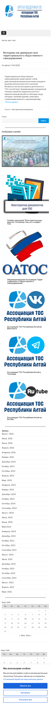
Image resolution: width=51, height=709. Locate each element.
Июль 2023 (7, 559)
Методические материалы (22, 109)
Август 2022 (8, 582)
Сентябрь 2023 (9, 550)
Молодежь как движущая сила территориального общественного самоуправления (23, 55)
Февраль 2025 (9, 485)
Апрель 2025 (8, 476)
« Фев (22, 635)
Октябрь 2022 (8, 573)
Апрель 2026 (8, 448)
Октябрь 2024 (8, 503)
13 (25, 619)
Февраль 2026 (9, 452)
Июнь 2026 (7, 443)
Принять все (25, 686)
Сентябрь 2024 (9, 508)
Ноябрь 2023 (8, 541)
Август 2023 (8, 555)
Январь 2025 (8, 489)
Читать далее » (11, 102)
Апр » (28, 635)
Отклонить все (25, 700)
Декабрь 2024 (9, 494)
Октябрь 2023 (8, 545)
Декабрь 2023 (9, 536)
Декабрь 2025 (9, 462)
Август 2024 (8, 513)
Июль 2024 (7, 517)
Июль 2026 (7, 438)
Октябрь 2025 (8, 471)
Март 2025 (7, 480)
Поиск (4, 117)
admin (7, 65)
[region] (25, 684)
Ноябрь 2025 (8, 466)
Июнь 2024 (7, 522)
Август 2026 (8, 434)
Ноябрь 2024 (8, 499)
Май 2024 (6, 527)
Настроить (25, 693)
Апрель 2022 (8, 587)
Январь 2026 (8, 457)
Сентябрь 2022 (9, 578)
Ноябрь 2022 (8, 568)
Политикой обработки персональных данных (24, 679)
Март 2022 (7, 592)
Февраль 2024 (9, 531)
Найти (43, 121)
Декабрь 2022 (9, 564)
